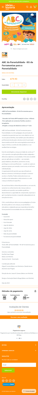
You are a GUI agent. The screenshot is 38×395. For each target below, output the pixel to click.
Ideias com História (8, 73)
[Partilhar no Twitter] (31, 99)
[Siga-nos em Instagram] (6, 380)
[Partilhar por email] (35, 99)
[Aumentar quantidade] (24, 85)
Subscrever (8, 370)
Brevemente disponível (19, 92)
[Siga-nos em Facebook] (3, 380)
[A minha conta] (31, 7)
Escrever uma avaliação (19, 317)
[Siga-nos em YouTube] (10, 380)
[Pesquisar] (27, 7)
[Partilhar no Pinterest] (28, 99)
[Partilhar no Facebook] (24, 99)
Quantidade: (5, 85)
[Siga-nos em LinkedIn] (13, 380)
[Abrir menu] (3, 7)
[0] (34, 7)
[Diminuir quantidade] (12, 85)
